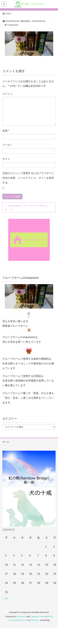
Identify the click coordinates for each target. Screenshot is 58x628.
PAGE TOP (53, 606)
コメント (7, 93)
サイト (6, 159)
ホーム (5, 441)
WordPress (21, 616)
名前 (5, 130)
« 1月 (5, 598)
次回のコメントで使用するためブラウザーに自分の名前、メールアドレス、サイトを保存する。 (28, 178)
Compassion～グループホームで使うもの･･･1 (26, 207)
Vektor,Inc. (35, 620)
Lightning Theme (37, 616)
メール (7, 144)
